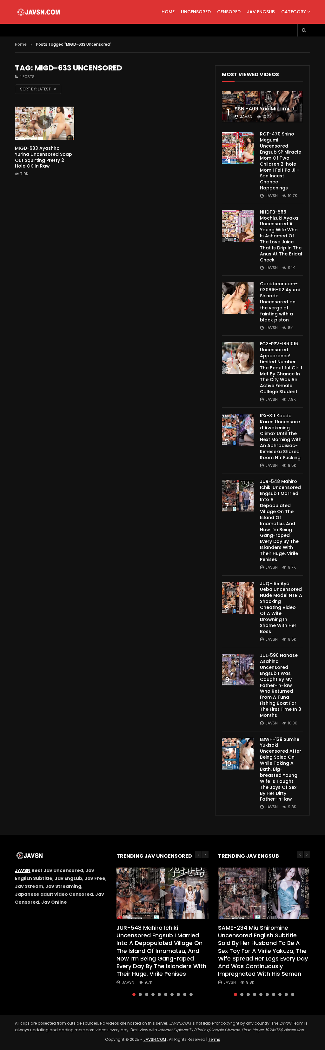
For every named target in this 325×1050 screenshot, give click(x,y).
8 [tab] (178, 994)
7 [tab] (172, 994)
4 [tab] (153, 994)
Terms (214, 1039)
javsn (246, 116)
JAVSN (22, 870)
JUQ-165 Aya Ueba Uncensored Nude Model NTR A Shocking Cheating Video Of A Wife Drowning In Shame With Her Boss (281, 607)
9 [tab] (184, 994)
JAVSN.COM (154, 1039)
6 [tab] (165, 994)
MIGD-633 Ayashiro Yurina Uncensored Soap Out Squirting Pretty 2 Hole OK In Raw (43, 157)
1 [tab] (134, 994)
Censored (229, 12)
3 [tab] (146, 994)
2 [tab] (140, 994)
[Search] (303, 30)
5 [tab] (159, 994)
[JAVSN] (39, 12)
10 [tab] (191, 994)
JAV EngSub (261, 12)
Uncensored (196, 12)
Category (293, 12)
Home (168, 12)
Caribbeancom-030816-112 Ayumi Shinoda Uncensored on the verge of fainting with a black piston (280, 302)
